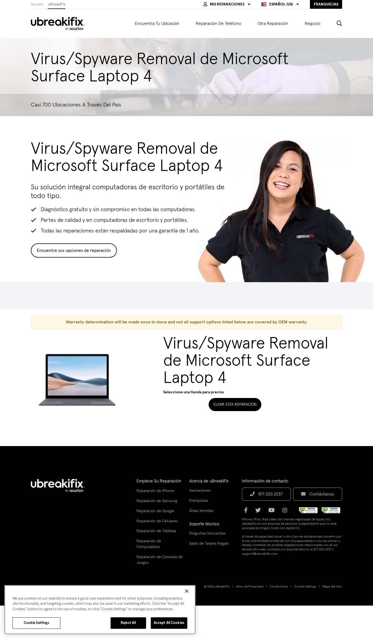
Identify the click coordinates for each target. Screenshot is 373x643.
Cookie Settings (305, 586)
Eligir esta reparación (235, 404)
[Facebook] (247, 512)
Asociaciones (200, 490)
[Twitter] (259, 512)
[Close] (187, 591)
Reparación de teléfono (218, 23)
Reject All (128, 623)
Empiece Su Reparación (159, 481)
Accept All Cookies (169, 623)
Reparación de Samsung (157, 501)
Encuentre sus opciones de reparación (74, 250)
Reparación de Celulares (157, 521)
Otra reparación (272, 23)
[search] (335, 23)
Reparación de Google (155, 511)
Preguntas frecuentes (207, 533)
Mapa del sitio (332, 586)
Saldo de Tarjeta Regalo (209, 543)
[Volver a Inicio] (61, 23)
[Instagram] (286, 512)
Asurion (37, 4)
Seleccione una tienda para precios (193, 392)
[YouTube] (273, 512)
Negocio (312, 23)
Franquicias (198, 501)
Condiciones (279, 586)
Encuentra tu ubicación (157, 23)
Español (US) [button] (281, 4)
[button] (226, 4)
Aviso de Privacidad (250, 586)
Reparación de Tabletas (156, 531)
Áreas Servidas (201, 511)
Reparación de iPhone (155, 491)
